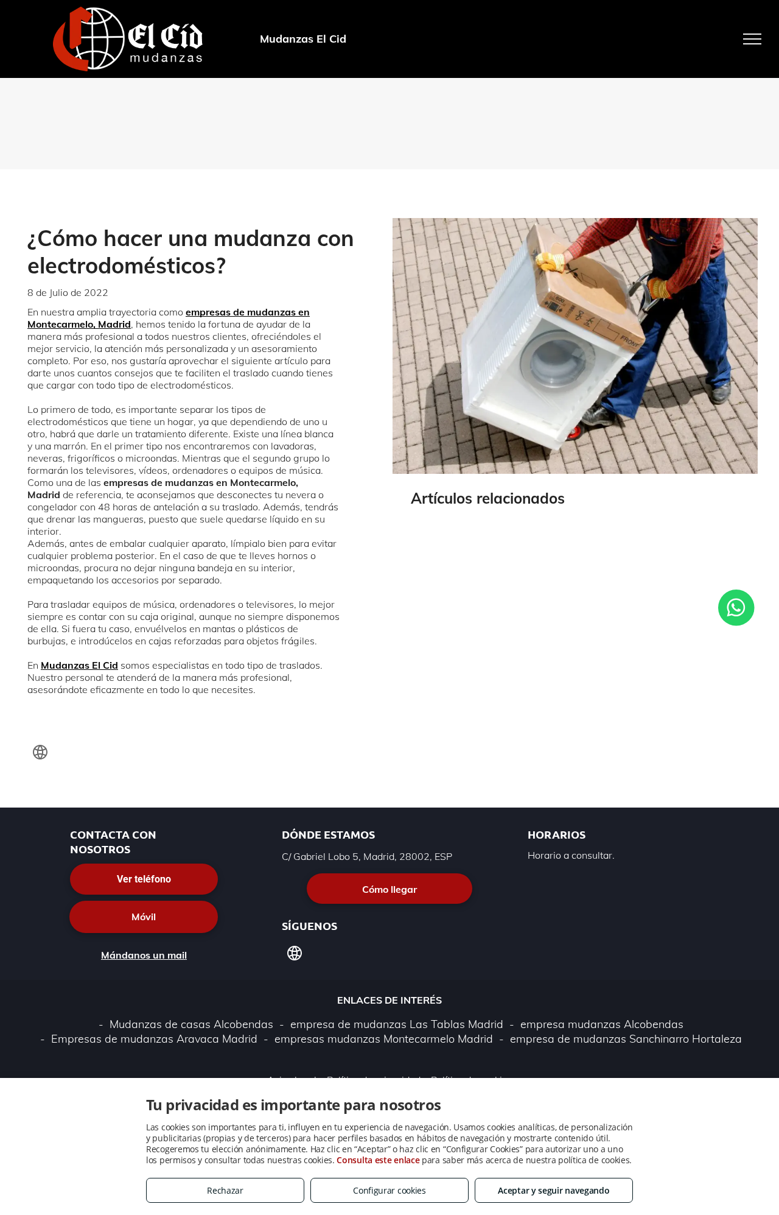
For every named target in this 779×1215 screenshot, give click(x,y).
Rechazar (225, 1190)
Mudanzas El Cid (79, 665)
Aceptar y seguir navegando (553, 1190)
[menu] (752, 39)
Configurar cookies (389, 1190)
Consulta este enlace (378, 1160)
